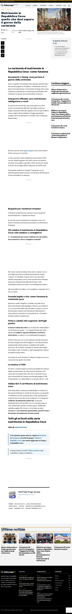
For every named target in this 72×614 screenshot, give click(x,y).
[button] (69, 5)
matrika (21, 506)
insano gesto (13, 506)
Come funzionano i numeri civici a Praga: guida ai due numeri (26, 585)
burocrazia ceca (20, 504)
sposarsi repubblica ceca (33, 508)
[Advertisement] (29, 52)
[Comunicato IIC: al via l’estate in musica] (62, 538)
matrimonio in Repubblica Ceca (35, 506)
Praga (20, 581)
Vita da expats (22, 589)
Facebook (42, 435)
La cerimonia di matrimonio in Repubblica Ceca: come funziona (62, 48)
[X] (2, 47)
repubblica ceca (19, 508)
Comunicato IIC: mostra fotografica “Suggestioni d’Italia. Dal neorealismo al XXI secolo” (27, 551)
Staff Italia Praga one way (26, 31)
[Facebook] (2, 43)
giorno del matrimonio (34, 504)
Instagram (16, 438)
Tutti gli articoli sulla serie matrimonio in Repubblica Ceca (61, 53)
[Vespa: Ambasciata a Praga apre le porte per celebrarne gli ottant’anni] (9, 538)
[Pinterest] (2, 51)
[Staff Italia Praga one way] (12, 495)
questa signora (29, 151)
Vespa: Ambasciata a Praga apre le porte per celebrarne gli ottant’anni (61, 91)
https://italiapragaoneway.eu (26, 494)
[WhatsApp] (2, 55)
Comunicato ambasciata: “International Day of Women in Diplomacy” (61, 135)
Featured (53, 131)
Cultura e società (6, 9)
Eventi (53, 88)
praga (10, 508)
